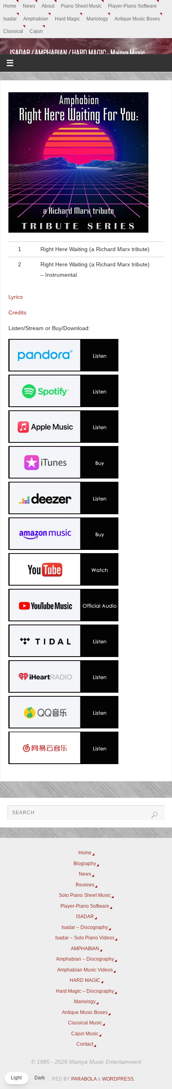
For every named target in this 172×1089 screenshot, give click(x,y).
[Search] (154, 815)
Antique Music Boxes (137, 19)
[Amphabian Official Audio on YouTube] (63, 619)
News (29, 6)
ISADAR (85, 916)
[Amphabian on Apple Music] (63, 441)
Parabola (83, 1079)
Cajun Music (84, 1033)
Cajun (36, 31)
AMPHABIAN (85, 948)
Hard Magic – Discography (85, 991)
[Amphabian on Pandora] (63, 370)
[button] (28, 1078)
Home (9, 6)
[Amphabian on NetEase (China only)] (63, 762)
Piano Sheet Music (81, 6)
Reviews (85, 885)
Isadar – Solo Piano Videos (84, 938)
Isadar (10, 19)
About (48, 6)
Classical (13, 31)
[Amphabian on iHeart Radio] (63, 691)
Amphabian (35, 19)
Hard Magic (67, 19)
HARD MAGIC (85, 980)
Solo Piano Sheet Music (85, 895)
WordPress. (118, 1079)
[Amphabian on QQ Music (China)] (63, 727)
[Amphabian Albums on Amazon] (63, 548)
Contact (84, 1044)
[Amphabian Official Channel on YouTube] (63, 584)
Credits (17, 313)
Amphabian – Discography (85, 959)
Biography (85, 863)
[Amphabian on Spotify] (63, 405)
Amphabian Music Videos (85, 970)
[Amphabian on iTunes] (63, 477)
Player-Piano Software (132, 6)
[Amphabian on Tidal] (63, 655)
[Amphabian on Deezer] (63, 512)
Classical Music (85, 1023)
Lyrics (15, 297)
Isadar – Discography (85, 927)
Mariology (97, 19)
